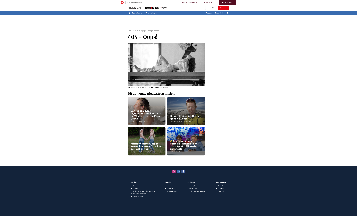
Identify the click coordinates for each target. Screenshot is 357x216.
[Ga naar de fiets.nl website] (157, 8)
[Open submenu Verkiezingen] (158, 13)
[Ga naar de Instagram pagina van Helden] (174, 171)
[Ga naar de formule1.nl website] (149, 8)
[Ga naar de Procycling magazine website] (163, 8)
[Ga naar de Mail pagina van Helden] (178, 171)
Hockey (146, 121)
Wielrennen (187, 121)
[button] (227, 2)
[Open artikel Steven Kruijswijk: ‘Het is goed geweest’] (186, 111)
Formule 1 (187, 152)
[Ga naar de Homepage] (134, 8)
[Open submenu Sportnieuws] (143, 13)
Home (130, 31)
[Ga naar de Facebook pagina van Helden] (183, 171)
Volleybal (147, 152)
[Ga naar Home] (129, 13)
